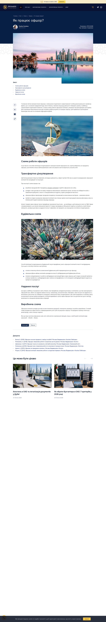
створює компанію (52, 188)
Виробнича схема (20, 94)
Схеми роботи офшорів (21, 86)
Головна (15, 16)
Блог (20, 16)
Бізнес (25, 16)
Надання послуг (19, 92)
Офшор (30, 16)
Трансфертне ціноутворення (23, 88)
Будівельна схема (20, 90)
